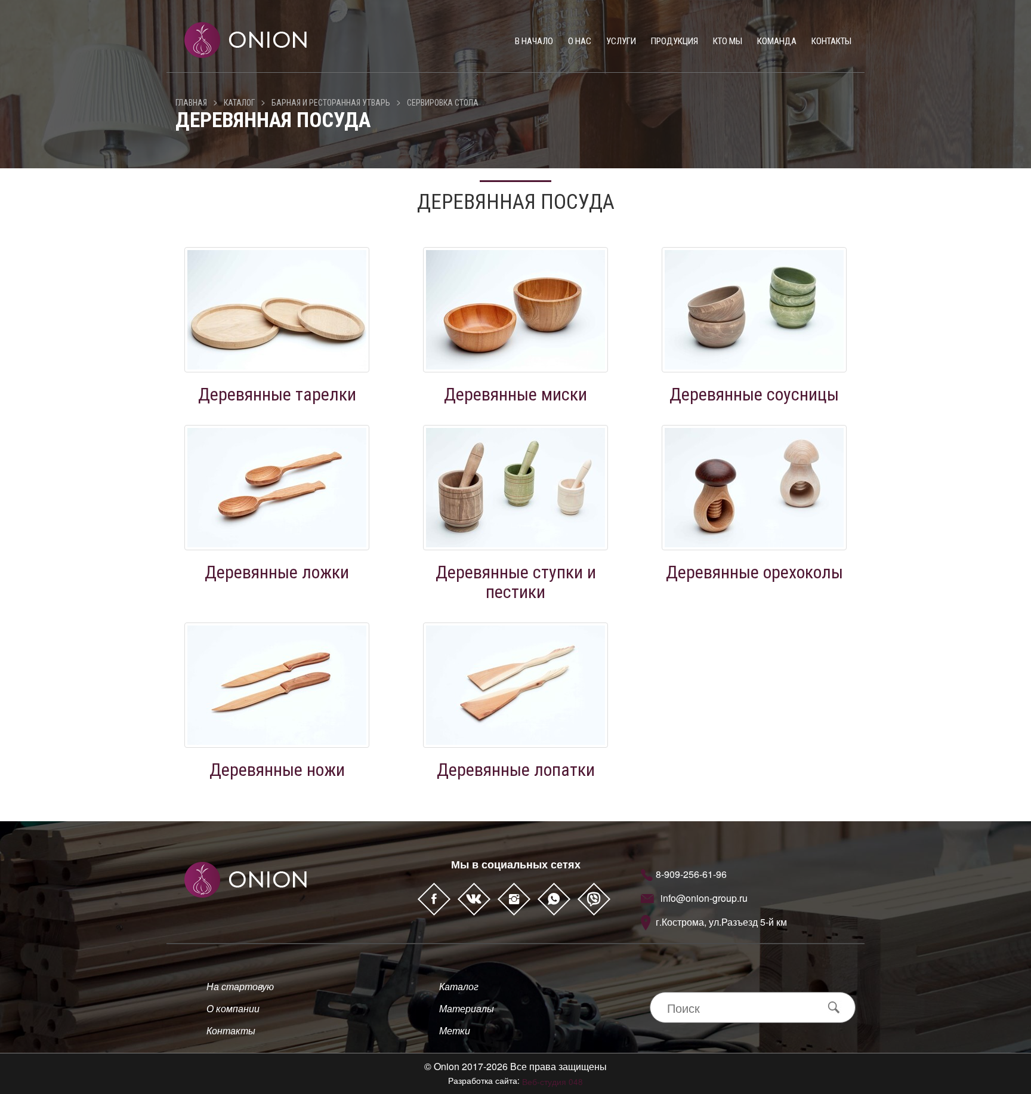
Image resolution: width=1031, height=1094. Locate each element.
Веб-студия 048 (552, 1081)
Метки (454, 1030)
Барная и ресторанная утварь (330, 102)
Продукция (674, 41)
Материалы (466, 1008)
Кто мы (727, 41)
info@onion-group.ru (704, 898)
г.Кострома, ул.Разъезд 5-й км (721, 922)
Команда (777, 41)
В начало (534, 41)
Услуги (621, 41)
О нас (579, 41)
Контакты (831, 41)
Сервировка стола (443, 102)
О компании (233, 1008)
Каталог (239, 102)
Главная (191, 102)
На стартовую (240, 986)
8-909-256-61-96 (691, 874)
